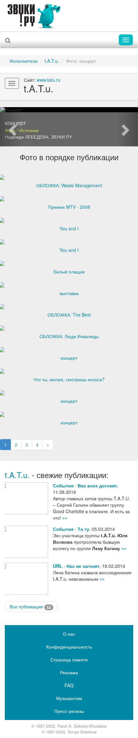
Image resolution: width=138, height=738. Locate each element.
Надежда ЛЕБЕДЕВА (26, 137)
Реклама (69, 672)
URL (57, 566)
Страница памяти (69, 659)
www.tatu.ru (48, 80)
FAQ (69, 685)
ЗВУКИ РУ (61, 137)
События (63, 485)
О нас (69, 634)
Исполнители (24, 61)
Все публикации (30, 606)
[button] (10, 126)
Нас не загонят (82, 566)
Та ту (83, 529)
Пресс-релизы (69, 711)
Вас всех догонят (97, 485)
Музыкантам (69, 698)
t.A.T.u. (52, 61)
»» (64, 517)
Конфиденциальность (69, 646)
